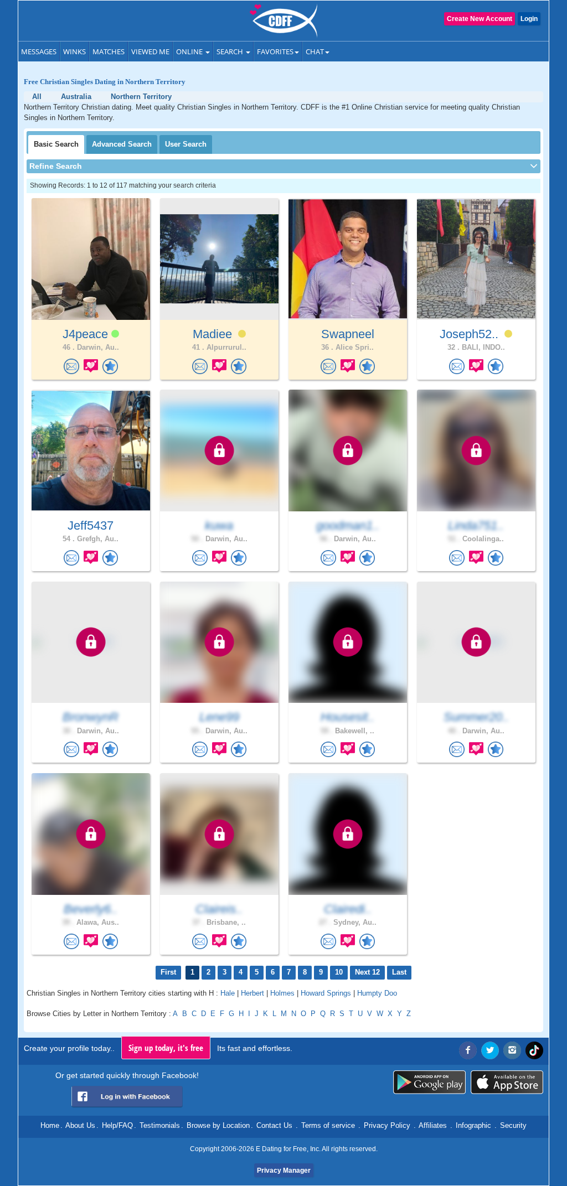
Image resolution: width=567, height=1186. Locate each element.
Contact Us (274, 1125)
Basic (56, 144)
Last (399, 972)
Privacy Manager (284, 1170)
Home (49, 1125)
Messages (38, 51)
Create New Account (479, 19)
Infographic (473, 1125)
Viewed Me (150, 51)
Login (529, 19)
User (186, 144)
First (168, 972)
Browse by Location (218, 1125)
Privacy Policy (387, 1125)
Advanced (122, 144)
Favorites (275, 51)
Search (231, 51)
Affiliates (433, 1125)
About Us (80, 1125)
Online (190, 51)
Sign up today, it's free (165, 1047)
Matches (108, 51)
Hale (227, 993)
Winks (74, 51)
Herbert (252, 993)
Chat (315, 51)
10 (339, 972)
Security (513, 1125)
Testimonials (160, 1125)
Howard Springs (326, 993)
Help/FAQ (117, 1125)
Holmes (282, 993)
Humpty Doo (377, 993)
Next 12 (367, 972)
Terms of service (328, 1125)
